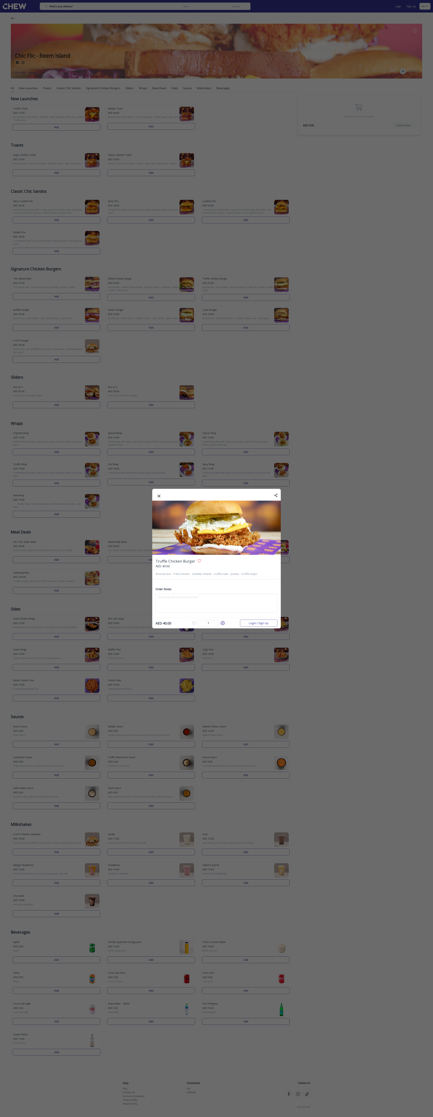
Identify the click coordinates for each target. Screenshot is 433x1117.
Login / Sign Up (258, 623)
